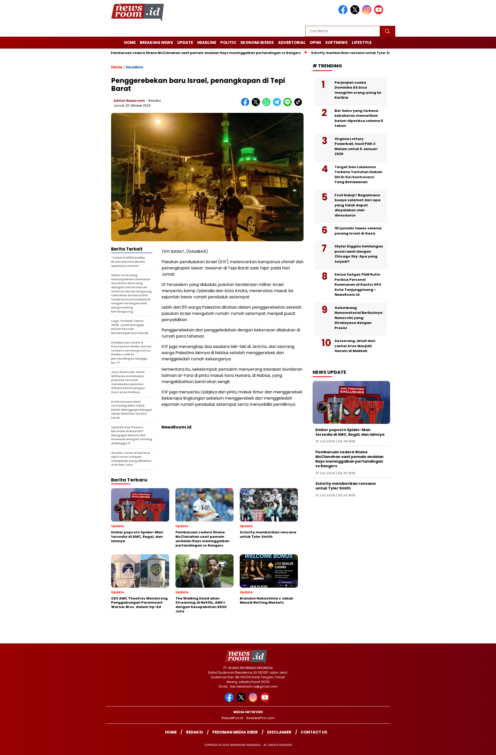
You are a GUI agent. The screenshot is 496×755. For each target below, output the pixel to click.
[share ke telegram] (278, 105)
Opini (315, 42)
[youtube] (379, 13)
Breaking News (156, 42)
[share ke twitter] (257, 105)
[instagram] (367, 13)
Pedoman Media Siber (235, 732)
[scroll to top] (477, 747)
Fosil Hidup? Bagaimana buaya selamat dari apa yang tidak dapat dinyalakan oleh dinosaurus (358, 204)
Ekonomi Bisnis (257, 42)
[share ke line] (288, 105)
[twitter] (355, 13)
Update (185, 42)
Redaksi (194, 732)
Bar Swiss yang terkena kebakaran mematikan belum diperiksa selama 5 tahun (359, 118)
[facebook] (343, 13)
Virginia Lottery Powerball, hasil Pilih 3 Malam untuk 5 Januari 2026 (356, 146)
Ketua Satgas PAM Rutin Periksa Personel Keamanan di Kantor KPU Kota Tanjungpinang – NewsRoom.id (358, 284)
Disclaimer (279, 732)
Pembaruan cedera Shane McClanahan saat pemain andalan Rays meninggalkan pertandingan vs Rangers (180, 53)
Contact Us (314, 732)
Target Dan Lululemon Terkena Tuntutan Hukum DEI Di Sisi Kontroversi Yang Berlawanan (358, 174)
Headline (206, 42)
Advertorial (292, 42)
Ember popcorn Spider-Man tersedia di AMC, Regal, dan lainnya (349, 432)
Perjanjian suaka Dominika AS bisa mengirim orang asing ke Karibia (358, 90)
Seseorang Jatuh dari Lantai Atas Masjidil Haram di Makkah (355, 345)
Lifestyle (361, 42)
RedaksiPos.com (260, 717)
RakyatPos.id (232, 717)
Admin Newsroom (129, 100)
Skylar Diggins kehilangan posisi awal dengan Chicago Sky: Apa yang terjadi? (359, 254)
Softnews (336, 42)
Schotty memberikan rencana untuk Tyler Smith (328, 53)
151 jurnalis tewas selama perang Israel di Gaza (358, 231)
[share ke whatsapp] (267, 105)
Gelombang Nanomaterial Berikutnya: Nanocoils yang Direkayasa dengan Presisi (359, 317)
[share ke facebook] (246, 105)
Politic (228, 42)
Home (130, 42)
